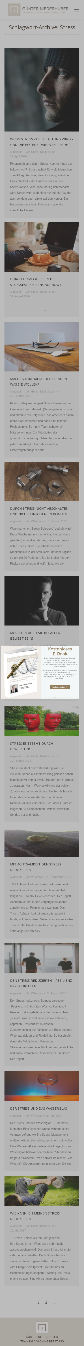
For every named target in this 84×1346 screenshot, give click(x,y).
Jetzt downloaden (59, 687)
